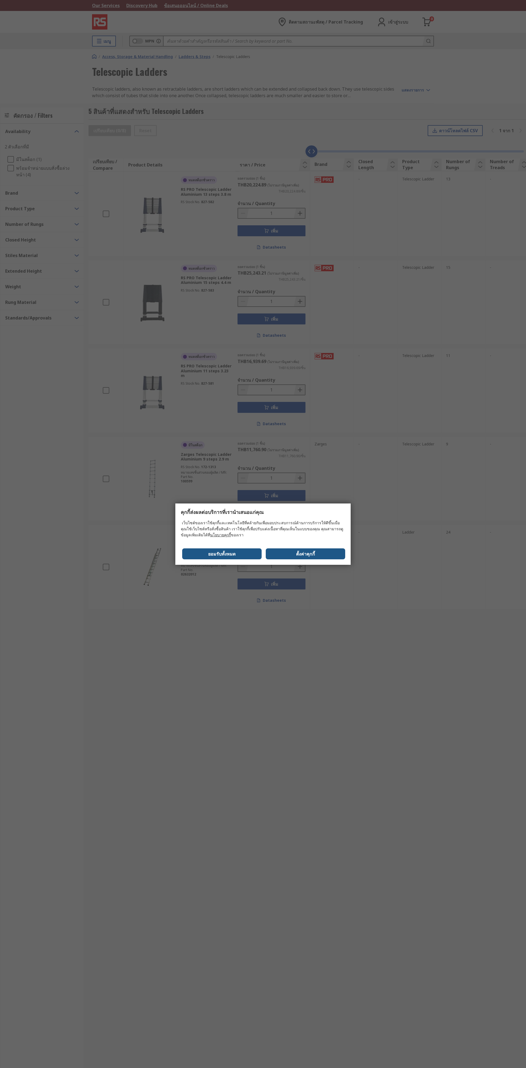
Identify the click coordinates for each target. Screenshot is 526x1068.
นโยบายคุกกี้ (220, 534)
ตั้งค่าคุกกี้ (305, 554)
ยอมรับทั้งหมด (222, 554)
